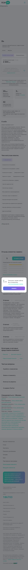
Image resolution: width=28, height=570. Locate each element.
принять (14, 288)
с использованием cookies (15, 284)
